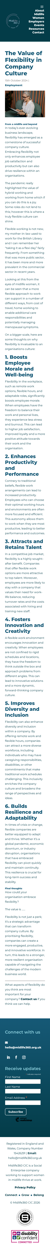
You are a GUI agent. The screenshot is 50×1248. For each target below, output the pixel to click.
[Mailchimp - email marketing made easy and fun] (23, 1121)
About (39, 10)
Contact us (29, 999)
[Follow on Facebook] (16, 1057)
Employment (13, 85)
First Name (12, 1077)
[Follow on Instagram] (24, 1057)
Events (39, 25)
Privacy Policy (25, 1187)
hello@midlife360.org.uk (23, 1047)
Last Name (12, 1086)
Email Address (16, 1097)
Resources (36, 28)
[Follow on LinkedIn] (8, 1057)
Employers (36, 21)
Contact (38, 32)
